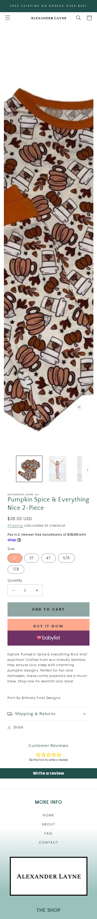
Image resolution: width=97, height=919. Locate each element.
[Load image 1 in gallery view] (29, 469)
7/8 (16, 569)
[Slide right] (87, 470)
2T (15, 558)
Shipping (15, 526)
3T (31, 558)
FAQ (48, 833)
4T (48, 558)
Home (48, 815)
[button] (7, 17)
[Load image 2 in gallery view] (58, 469)
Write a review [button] (48, 773)
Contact (48, 842)
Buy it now (48, 626)
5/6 (66, 558)
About (48, 824)
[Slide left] (9, 470)
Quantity (15, 580)
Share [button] (18, 727)
